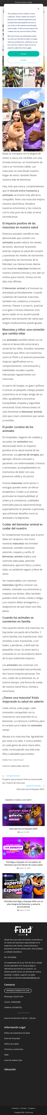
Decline (23, 60)
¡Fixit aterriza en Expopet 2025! (23, 828)
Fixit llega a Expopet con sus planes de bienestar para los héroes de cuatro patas (23, 863)
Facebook (15, 1108)
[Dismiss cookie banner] (38, 9)
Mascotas (25, 766)
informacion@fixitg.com (17, 991)
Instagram (31, 1108)
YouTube (23, 1108)
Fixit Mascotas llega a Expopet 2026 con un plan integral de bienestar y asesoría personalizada (23, 904)
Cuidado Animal (15, 766)
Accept (23, 54)
